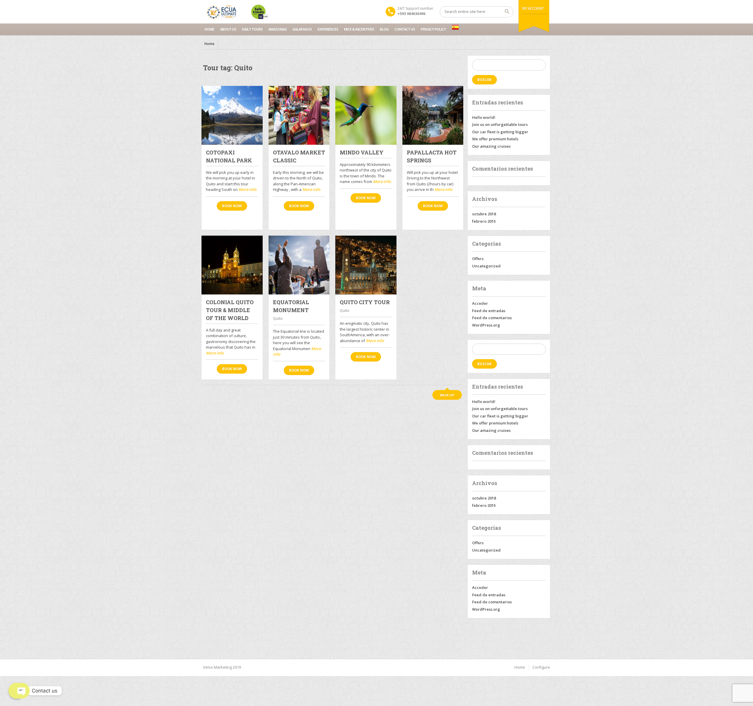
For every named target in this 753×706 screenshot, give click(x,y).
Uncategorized (486, 266)
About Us (228, 29)
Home (209, 29)
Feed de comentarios (492, 317)
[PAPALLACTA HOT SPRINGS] (433, 115)
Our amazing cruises (491, 146)
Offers (478, 258)
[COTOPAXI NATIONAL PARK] (232, 115)
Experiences (327, 29)
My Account (533, 8)
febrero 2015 (484, 221)
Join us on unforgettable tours (500, 124)
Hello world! (483, 117)
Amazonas (277, 29)
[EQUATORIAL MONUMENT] (299, 265)
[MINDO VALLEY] (366, 115)
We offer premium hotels (495, 138)
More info (247, 189)
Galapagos (301, 29)
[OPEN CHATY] (16, 691)
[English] (455, 27)
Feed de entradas (488, 310)
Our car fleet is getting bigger (500, 131)
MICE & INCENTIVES (359, 29)
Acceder (480, 303)
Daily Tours (252, 29)
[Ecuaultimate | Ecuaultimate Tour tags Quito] (237, 11)
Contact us (404, 29)
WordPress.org (486, 325)
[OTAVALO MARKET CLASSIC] (299, 115)
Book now (232, 206)
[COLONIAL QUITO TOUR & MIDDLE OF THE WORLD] (232, 265)
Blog (384, 29)
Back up (447, 395)
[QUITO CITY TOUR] (366, 265)
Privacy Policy (433, 29)
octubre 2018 (484, 214)
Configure (541, 667)
